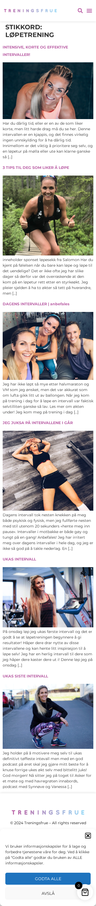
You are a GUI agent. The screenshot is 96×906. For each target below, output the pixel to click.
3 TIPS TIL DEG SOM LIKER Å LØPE (36, 167)
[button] (88, 835)
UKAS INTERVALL (19, 559)
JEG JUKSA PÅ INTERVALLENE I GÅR (38, 422)
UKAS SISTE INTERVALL (25, 676)
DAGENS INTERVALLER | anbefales (36, 304)
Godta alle (48, 878)
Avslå (48, 893)
